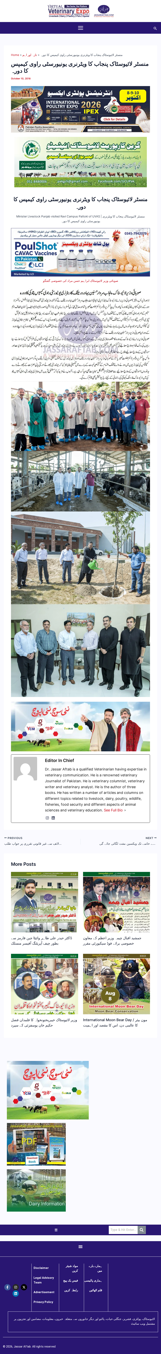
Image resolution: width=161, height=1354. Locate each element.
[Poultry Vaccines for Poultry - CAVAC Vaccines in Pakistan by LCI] (80, 252)
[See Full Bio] (125, 810)
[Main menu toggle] (80, 28)
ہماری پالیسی (93, 1280)
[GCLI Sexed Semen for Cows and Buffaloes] (80, 162)
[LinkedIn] (53, 818)
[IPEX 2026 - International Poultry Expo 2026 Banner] (80, 109)
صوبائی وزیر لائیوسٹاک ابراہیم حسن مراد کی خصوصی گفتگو (80, 281)
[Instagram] (47, 818)
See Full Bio (113, 810)
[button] (155, 28)
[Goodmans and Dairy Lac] (80, 726)
